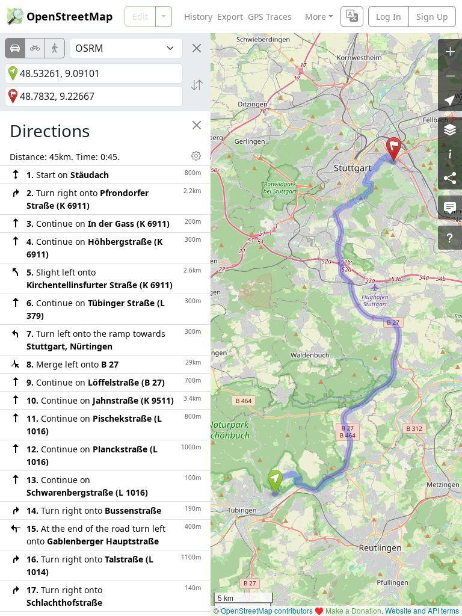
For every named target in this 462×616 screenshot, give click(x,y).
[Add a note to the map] (450, 208)
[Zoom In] (450, 51)
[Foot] (55, 48)
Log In (388, 16)
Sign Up (432, 16)
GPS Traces (270, 16)
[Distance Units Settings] (196, 156)
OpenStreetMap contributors (267, 610)
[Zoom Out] (450, 75)
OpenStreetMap (69, 16)
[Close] (197, 48)
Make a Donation (353, 610)
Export (230, 16)
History (198, 16)
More (315, 16)
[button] (275, 482)
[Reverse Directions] (197, 85)
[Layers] (450, 129)
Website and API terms (422, 610)
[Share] (450, 177)
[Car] (15, 48)
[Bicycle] (35, 48)
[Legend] (450, 153)
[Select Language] (351, 16)
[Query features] (450, 238)
